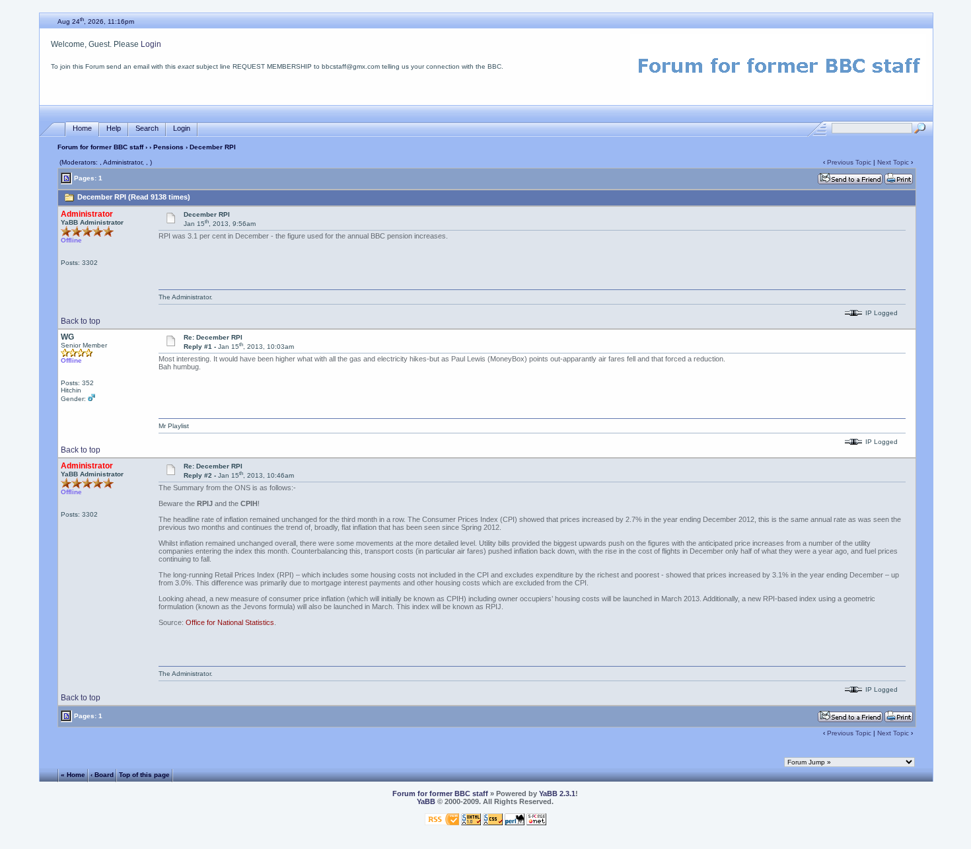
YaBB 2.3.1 (557, 793)
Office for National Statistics (230, 622)
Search (147, 128)
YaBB (426, 801)
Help (113, 128)
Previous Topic (849, 162)
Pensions (168, 147)
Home (82, 128)
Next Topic (893, 162)
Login (151, 44)
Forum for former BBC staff (100, 147)
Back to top (80, 321)
